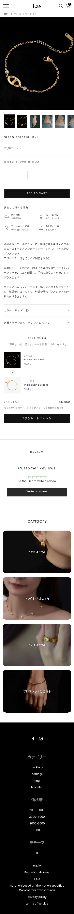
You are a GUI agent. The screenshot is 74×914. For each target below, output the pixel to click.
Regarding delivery (37, 872)
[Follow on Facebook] (33, 738)
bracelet (37, 787)
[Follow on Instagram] (41, 738)
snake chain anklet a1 (35, 384)
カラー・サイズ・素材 (17, 310)
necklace (37, 767)
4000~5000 (37, 823)
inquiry (37, 865)
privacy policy (37, 897)
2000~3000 (37, 810)
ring (37, 781)
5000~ (37, 830)
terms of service (37, 904)
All (37, 853)
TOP (6, 14)
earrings (37, 774)
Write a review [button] (37, 491)
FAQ (37, 879)
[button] (37, 63)
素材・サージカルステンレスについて (27, 322)
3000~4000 (37, 817)
